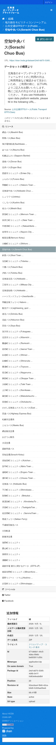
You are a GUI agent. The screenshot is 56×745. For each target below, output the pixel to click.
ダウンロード (45, 39)
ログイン (48, 2)
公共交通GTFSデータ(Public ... (23, 26)
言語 (4, 735)
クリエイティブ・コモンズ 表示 (38, 645)
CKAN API (6, 717)
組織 (10, 18)
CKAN (7, 731)
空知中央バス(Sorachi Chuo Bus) (25, 29)
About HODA (8, 713)
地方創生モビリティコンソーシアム (25, 22)
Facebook (8, 600)
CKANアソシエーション (13, 720)
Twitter (7, 594)
